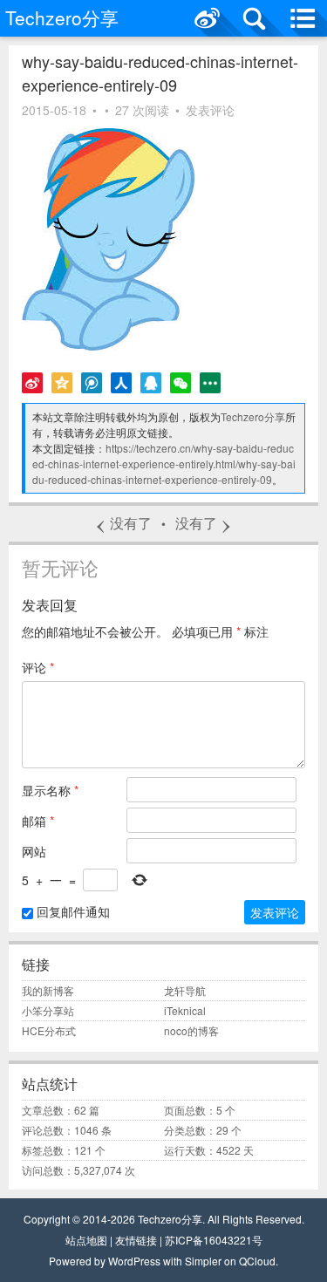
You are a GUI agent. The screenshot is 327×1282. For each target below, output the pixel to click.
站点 (75, 1239)
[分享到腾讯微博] (91, 382)
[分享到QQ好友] (150, 382)
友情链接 (136, 1239)
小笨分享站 (48, 1010)
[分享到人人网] (121, 382)
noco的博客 (191, 1030)
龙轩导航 (185, 990)
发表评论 (210, 110)
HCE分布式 (49, 1030)
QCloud (257, 1260)
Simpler (203, 1260)
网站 (34, 851)
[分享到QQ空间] (61, 382)
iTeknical (185, 1010)
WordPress (134, 1260)
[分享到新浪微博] (32, 382)
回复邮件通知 (71, 911)
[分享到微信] (180, 382)
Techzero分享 (253, 416)
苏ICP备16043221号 (213, 1239)
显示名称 (50, 790)
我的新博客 (48, 990)
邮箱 (38, 820)
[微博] (207, 18)
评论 (38, 667)
